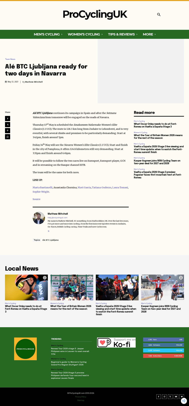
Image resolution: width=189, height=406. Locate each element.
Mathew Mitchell (34, 82)
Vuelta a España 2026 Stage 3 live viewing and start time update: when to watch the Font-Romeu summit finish (159, 149)
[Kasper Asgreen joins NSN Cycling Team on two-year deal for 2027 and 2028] (162, 287)
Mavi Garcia (84, 187)
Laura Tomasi (120, 187)
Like (180, 339)
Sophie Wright (41, 191)
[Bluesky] (181, 396)
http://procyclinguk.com (57, 218)
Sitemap (80, 400)
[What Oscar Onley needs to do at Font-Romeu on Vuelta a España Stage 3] (26, 287)
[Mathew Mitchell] (39, 222)
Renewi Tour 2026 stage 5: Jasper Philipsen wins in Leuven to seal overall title (70, 351)
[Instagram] (164, 396)
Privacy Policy (80, 397)
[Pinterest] (7, 130)
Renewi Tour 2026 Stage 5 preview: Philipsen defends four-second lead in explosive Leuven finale (70, 375)
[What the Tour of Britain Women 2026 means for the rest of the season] (71, 287)
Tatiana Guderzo (101, 187)
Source (36, 199)
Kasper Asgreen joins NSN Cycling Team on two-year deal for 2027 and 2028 (161, 309)
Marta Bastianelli (42, 187)
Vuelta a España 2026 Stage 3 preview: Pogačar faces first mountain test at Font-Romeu (158, 175)
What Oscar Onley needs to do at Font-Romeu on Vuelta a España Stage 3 (26, 309)
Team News (10, 59)
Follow (179, 345)
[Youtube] (176, 396)
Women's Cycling (140, 132)
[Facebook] (7, 118)
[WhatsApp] (7, 136)
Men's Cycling (139, 121)
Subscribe (178, 356)
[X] (7, 124)
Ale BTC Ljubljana (50, 240)
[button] (159, 15)
